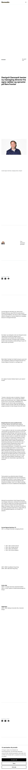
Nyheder (3, 59)
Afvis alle (14, 767)
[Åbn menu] (26, 2)
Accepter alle (14, 759)
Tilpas (14, 763)
